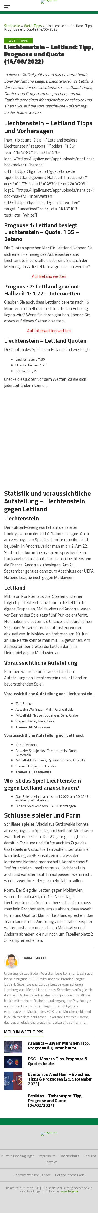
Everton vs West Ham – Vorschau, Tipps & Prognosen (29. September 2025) (60, 1079)
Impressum (47, 1156)
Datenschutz (69, 1156)
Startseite (12, 25)
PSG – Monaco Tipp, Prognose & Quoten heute (57, 1061)
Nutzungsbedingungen (17, 1156)
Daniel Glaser (34, 958)
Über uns (90, 1156)
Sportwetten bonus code (32, 1175)
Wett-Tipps (33, 25)
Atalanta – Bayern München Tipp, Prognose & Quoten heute (59, 1045)
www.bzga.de (69, 1191)
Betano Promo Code (70, 1175)
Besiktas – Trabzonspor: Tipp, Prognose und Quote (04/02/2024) (55, 1100)
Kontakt (51, 1161)
